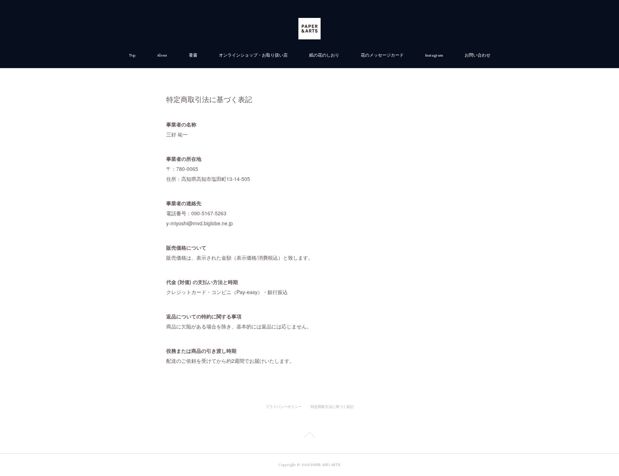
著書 (193, 55)
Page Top (309, 436)
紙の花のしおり (324, 55)
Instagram (434, 55)
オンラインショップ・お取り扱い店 (253, 55)
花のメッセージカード (382, 55)
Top (132, 55)
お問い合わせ (477, 55)
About (162, 55)
